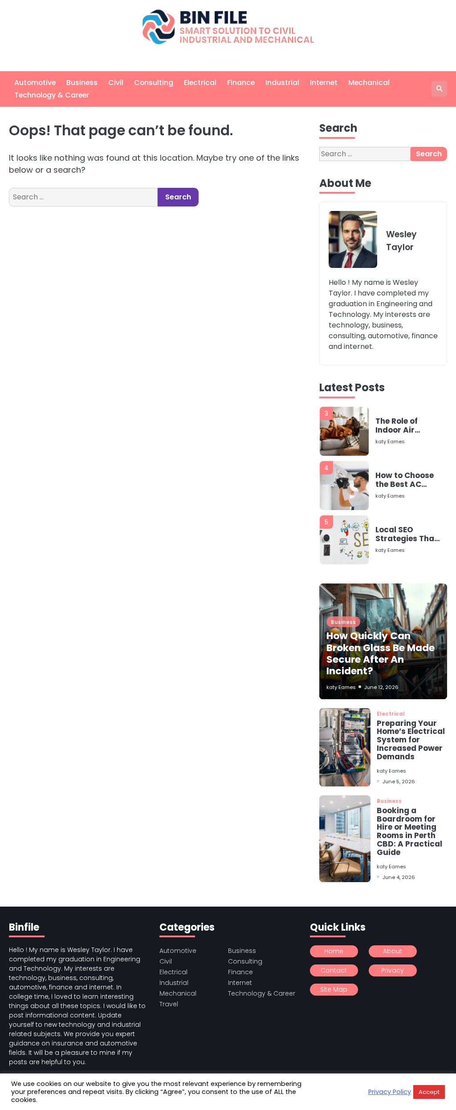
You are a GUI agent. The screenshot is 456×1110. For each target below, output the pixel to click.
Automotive (35, 82)
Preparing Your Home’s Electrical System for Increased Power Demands (411, 740)
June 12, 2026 (381, 687)
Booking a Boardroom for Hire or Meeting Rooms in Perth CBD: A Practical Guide (409, 831)
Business (82, 82)
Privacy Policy (389, 1092)
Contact (334, 970)
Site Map (333, 989)
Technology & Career (51, 95)
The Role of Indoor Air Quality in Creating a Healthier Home (405, 426)
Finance (241, 82)
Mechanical (369, 82)
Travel (168, 1004)
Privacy (392, 970)
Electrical (200, 82)
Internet (324, 82)
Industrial (282, 82)
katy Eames (390, 441)
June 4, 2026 (399, 877)
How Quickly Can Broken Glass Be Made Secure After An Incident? (380, 653)
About (392, 951)
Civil (115, 82)
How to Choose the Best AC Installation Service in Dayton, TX (404, 480)
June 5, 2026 (399, 781)
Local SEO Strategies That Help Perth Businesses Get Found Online (406, 534)
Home (333, 951)
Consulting (153, 82)
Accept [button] (429, 1092)
